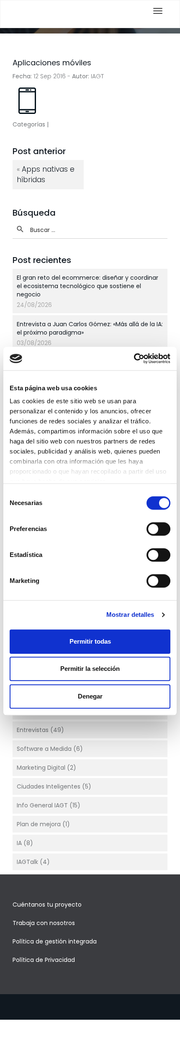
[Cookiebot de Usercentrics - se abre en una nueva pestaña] (133, 358)
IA (19, 843)
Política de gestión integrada (55, 941)
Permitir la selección (90, 668)
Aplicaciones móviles (52, 62)
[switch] (158, 529)
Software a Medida (44, 749)
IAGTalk (27, 862)
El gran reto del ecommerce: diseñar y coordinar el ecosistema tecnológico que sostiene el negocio (87, 286)
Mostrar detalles (130, 614)
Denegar (90, 696)
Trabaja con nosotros (44, 923)
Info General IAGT (42, 805)
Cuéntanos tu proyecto (47, 904)
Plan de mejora (39, 824)
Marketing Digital (41, 767)
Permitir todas (90, 641)
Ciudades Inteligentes (48, 786)
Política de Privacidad (44, 960)
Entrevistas (33, 730)
